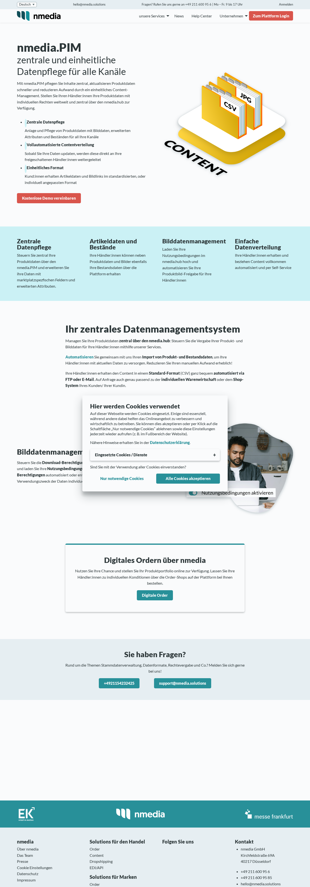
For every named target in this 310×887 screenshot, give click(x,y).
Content (97, 855)
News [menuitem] (179, 16)
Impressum (26, 880)
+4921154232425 (119, 683)
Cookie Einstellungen (34, 867)
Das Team (25, 855)
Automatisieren (79, 357)
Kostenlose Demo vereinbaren (49, 198)
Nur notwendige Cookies (122, 478)
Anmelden (286, 4)
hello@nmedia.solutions (89, 4)
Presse (22, 861)
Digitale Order (155, 595)
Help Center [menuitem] (202, 16)
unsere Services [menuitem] (152, 16)
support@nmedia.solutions (182, 683)
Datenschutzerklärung (170, 442)
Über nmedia (28, 849)
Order (95, 849)
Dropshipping (101, 861)
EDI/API (96, 867)
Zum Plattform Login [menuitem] (271, 16)
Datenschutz (27, 873)
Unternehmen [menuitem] (231, 16)
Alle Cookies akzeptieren (188, 478)
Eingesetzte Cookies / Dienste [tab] (121, 454)
